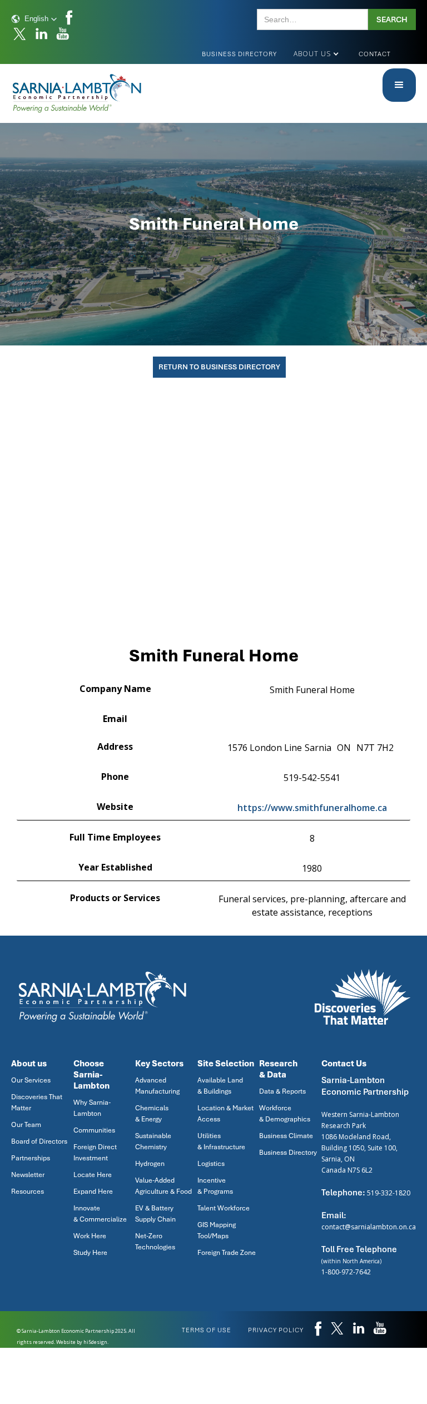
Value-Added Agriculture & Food (163, 1186)
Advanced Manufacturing (157, 1086)
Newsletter (27, 1174)
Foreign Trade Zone (226, 1252)
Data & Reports (282, 1091)
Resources (27, 1191)
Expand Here (93, 1191)
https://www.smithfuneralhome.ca (312, 808)
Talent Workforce (223, 1208)
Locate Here (92, 1174)
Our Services (31, 1080)
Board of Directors (39, 1141)
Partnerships (30, 1158)
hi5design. (95, 1342)
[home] (78, 93)
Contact (375, 54)
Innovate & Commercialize (100, 1214)
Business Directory (239, 54)
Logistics (211, 1163)
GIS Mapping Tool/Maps (216, 1230)
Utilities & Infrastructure (221, 1141)
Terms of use (206, 1330)
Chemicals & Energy (151, 1114)
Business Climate (286, 1135)
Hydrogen (150, 1163)
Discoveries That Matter (36, 1102)
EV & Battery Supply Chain (155, 1214)
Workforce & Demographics (284, 1114)
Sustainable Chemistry (153, 1141)
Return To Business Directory (219, 367)
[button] (34, 18)
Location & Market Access (225, 1114)
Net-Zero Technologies (155, 1242)
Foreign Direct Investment (95, 1153)
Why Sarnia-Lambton (92, 1108)
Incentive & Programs (215, 1186)
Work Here (89, 1236)
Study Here (90, 1252)
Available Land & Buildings (220, 1086)
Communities (94, 1130)
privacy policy (276, 1330)
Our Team (26, 1124)
